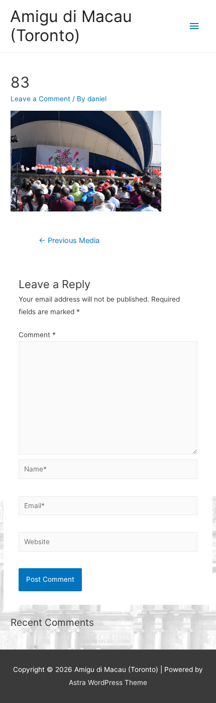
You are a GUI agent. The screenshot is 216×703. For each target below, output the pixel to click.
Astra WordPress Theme (108, 682)
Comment (37, 335)
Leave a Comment (40, 99)
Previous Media (69, 240)
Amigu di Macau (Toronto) (71, 26)
